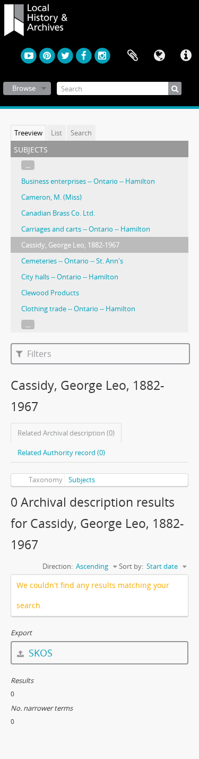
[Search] (174, 88)
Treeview (28, 133)
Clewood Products (50, 292)
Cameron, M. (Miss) (51, 197)
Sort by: (131, 566)
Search (81, 133)
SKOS (39, 652)
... (27, 165)
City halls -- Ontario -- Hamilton (69, 277)
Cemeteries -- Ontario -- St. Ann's (72, 261)
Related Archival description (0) (66, 433)
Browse (24, 88)
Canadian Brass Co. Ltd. (58, 213)
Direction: (57, 566)
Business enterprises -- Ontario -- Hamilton (88, 181)
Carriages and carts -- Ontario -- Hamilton (85, 229)
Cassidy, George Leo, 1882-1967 (70, 245)
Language (159, 55)
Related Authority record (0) (61, 452)
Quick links (185, 55)
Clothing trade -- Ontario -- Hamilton (78, 308)
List (56, 133)
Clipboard (132, 55)
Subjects (81, 479)
